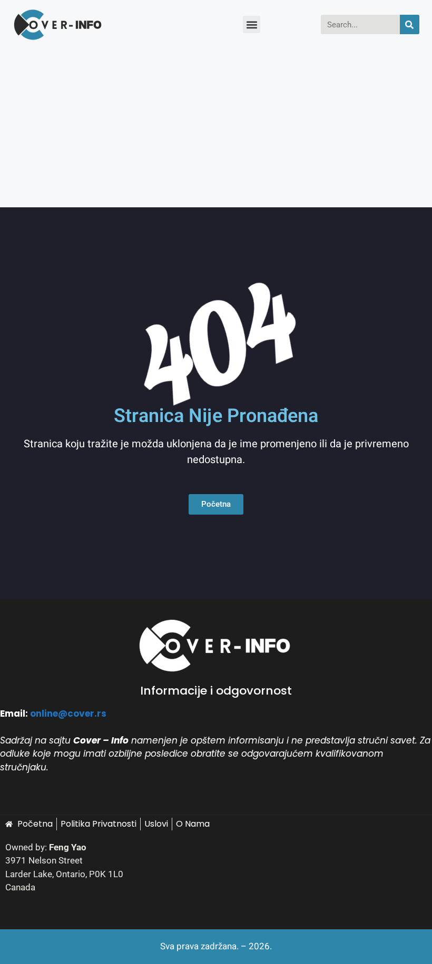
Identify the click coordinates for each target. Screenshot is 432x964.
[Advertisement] (216, 128)
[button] (251, 24)
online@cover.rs (68, 713)
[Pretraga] (409, 24)
